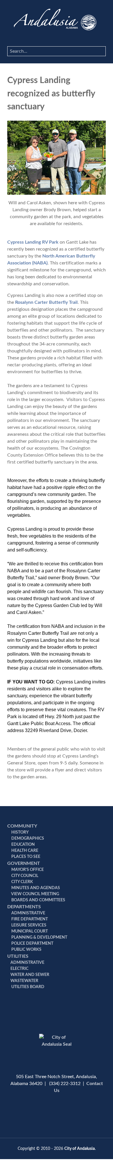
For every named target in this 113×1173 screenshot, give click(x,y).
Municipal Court (29, 931)
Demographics (27, 838)
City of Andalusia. (80, 1148)
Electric (19, 969)
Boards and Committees (37, 900)
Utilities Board (27, 987)
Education (22, 845)
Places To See (25, 857)
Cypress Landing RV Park (33, 242)
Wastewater (24, 981)
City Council (24, 876)
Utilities (17, 956)
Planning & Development (38, 937)
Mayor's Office (27, 870)
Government (23, 863)
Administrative (27, 913)
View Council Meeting (34, 894)
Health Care (24, 851)
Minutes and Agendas (35, 888)
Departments (24, 906)
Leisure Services (28, 925)
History (19, 832)
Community (22, 826)
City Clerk (21, 882)
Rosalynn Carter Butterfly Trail (46, 302)
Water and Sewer (29, 975)
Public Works (25, 950)
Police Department (31, 944)
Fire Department (29, 919)
